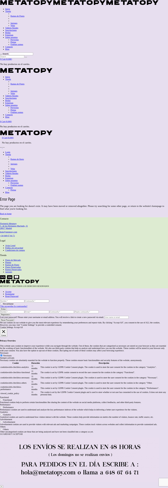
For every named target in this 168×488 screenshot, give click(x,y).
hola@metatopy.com (8, 232)
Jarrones (8, 272)
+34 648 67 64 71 (7, 236)
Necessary (7, 355)
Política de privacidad (14, 248)
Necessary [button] (4, 353)
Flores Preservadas (13, 267)
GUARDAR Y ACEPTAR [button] (11, 434)
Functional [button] (4, 397)
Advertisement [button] (6, 419)
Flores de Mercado (13, 260)
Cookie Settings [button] (6, 327)
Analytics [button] (4, 412)
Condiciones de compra (15, 250)
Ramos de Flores (12, 265)
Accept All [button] (18, 327)
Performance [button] (5, 405)
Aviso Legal (10, 245)
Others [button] (3, 427)
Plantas (8, 262)
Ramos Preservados (13, 269)
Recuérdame (8, 304)
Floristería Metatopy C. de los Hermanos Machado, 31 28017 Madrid (14, 225)
